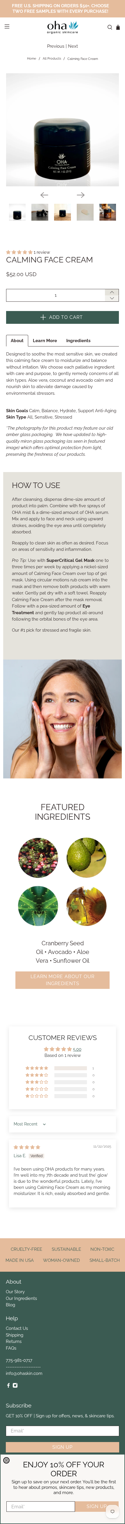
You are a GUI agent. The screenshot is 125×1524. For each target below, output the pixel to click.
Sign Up (97, 1506)
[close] (6, 1460)
